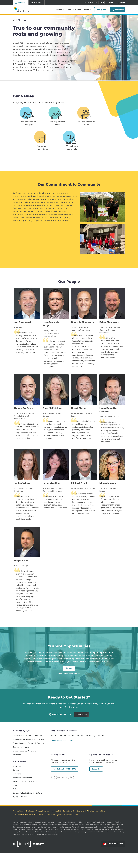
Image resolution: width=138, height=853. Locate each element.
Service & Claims (75, 10)
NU (82, 735)
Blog (111, 2)
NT (73, 735)
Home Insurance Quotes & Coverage (28, 739)
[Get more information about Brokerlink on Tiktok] (72, 777)
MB (61, 735)
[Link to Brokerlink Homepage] (14, 20)
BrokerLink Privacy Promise (37, 811)
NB (65, 735)
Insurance (17, 755)
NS (77, 735)
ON (86, 735)
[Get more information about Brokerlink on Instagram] (67, 777)
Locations (88, 10)
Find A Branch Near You (62, 740)
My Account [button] (117, 10)
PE (90, 735)
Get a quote (101, 10)
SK (99, 735)
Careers (69, 668)
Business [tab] (37, 2)
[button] (101, 2)
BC (56, 735)
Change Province (90, 2)
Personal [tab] (21, 2)
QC (94, 735)
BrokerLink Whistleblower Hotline (91, 811)
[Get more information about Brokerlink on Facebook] (53, 777)
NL (69, 735)
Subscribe (96, 769)
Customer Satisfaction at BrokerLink (28, 815)
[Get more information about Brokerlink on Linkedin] (58, 777)
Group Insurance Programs (24, 751)
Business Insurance (21, 747)
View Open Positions (67, 674)
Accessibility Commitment (63, 811)
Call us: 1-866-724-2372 (66, 769)
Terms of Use (18, 811)
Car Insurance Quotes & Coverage (27, 735)
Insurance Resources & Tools (25, 781)
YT (103, 735)
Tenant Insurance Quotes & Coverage (29, 743)
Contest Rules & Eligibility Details (27, 793)
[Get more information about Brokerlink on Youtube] (62, 777)
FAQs (15, 789)
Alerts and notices (20, 797)
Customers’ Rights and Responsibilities (62, 815)
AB (52, 735)
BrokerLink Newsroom (22, 778)
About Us (17, 766)
